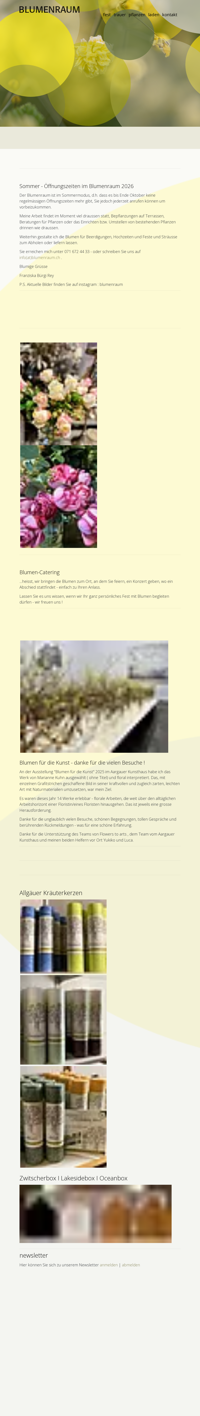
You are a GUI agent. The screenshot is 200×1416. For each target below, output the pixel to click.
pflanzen (137, 14)
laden (153, 14)
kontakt (169, 14)
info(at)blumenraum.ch (39, 257)
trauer (120, 14)
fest (107, 14)
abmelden (131, 1265)
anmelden (109, 1265)
